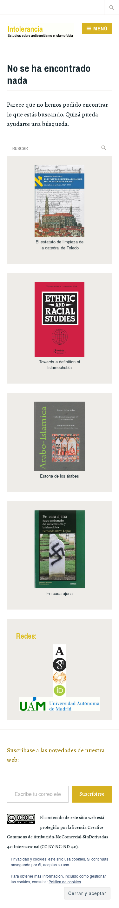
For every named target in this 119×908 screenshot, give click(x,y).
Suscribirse (91, 794)
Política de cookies (65, 881)
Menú (100, 28)
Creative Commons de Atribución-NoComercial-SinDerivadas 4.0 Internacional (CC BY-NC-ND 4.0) (57, 837)
